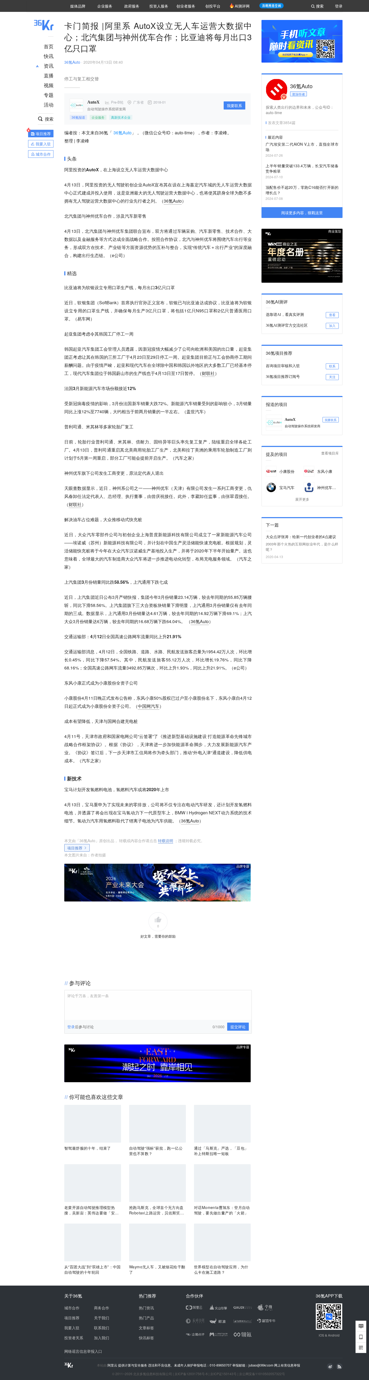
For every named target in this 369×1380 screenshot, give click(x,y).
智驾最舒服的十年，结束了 (87, 1148)
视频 (48, 84)
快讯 (48, 55)
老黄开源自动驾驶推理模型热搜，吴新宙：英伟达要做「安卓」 (89, 1210)
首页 (48, 46)
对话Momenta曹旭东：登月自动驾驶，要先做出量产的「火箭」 (222, 1210)
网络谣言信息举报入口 (83, 1351)
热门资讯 (146, 1307)
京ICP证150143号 (223, 1373)
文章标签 (146, 1327)
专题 (48, 94)
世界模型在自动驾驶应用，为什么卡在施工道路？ (221, 1269)
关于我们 (101, 1317)
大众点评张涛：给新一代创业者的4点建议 (301, 536)
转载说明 (165, 840)
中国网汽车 (148, 706)
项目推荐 (74, 847)
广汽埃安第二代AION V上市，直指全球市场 (302, 146)
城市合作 (71, 1307)
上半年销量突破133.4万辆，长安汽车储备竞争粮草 (302, 168)
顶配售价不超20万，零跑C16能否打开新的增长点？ (302, 190)
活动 (48, 104)
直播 (48, 75)
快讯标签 (146, 1337)
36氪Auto (72, 62)
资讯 (48, 65)
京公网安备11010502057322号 (262, 1373)
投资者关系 (73, 1337)
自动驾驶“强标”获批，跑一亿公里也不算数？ (156, 1150)
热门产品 (146, 1317)
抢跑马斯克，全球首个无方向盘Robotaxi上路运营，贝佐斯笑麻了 (156, 1210)
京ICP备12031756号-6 (191, 1373)
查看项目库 (330, 453)
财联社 (208, 373)
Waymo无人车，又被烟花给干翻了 (157, 1269)
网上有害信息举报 (287, 1365)
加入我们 (101, 1337)
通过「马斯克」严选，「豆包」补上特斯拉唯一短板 (221, 1150)
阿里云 (113, 1365)
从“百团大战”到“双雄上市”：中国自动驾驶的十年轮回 (92, 1269)
